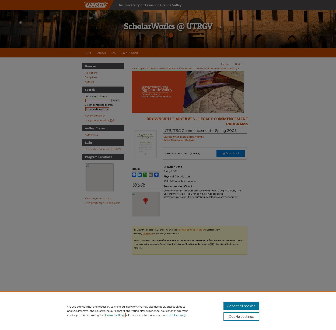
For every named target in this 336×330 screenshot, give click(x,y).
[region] (168, 310)
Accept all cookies (241, 306)
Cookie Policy (177, 315)
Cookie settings (115, 315)
